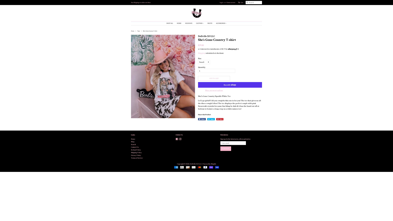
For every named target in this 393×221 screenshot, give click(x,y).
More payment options (214, 90)
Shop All (170, 23)
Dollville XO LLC (196, 164)
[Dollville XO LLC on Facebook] (177, 139)
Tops (138, 31)
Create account (230, 2)
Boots (210, 23)
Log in (221, 2)
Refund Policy (136, 150)
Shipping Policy (136, 152)
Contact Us (135, 147)
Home (179, 23)
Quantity (201, 67)
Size (199, 58)
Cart (242, 2)
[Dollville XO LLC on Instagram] (180, 139)
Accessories (220, 23)
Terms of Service (137, 158)
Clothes (199, 23)
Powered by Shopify (209, 164)
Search (133, 144)
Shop (132, 142)
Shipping (201, 53)
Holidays (188, 23)
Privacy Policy (136, 155)
